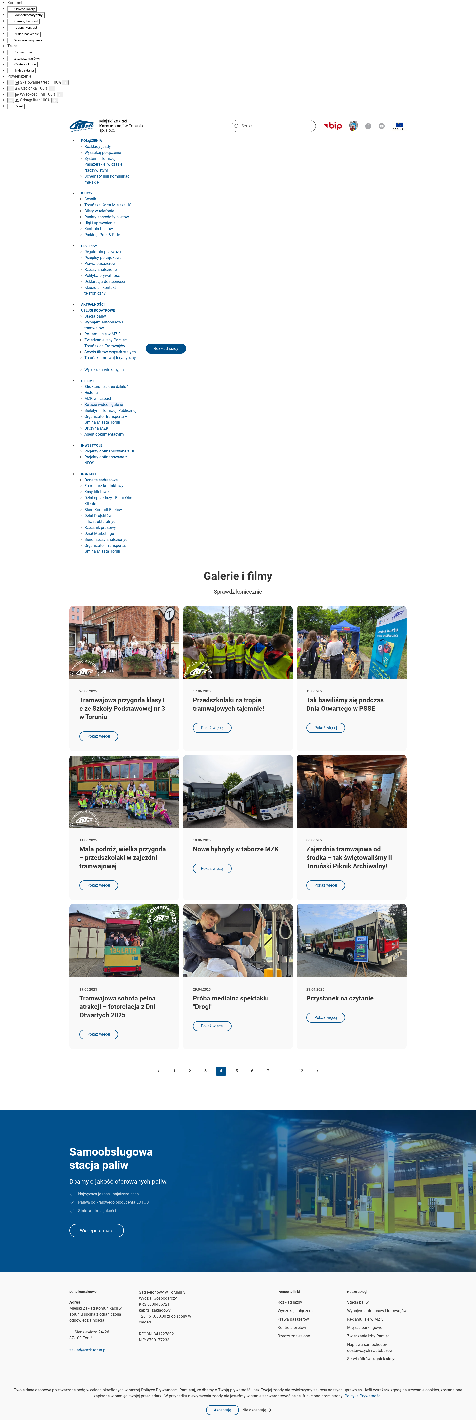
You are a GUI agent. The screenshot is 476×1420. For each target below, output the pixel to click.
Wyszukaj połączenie (296, 1310)
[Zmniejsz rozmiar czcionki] (10, 88)
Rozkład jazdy (166, 348)
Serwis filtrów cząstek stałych (373, 1358)
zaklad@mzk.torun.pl (87, 1350)
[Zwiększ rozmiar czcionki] (52, 88)
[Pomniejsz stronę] (10, 82)
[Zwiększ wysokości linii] (60, 94)
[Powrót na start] (106, 126)
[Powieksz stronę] (65, 82)
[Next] (317, 1071)
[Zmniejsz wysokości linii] (10, 94)
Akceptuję (222, 1410)
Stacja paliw (358, 1302)
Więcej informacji (97, 1230)
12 (301, 1071)
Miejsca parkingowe (364, 1327)
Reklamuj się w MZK (365, 1319)
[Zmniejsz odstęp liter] (10, 100)
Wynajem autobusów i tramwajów (377, 1310)
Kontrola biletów (292, 1327)
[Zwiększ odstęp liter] (54, 100)
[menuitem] (92, 141)
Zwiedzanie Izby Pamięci (368, 1336)
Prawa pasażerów (293, 1319)
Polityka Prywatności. (363, 1396)
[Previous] (158, 1071)
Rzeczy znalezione (294, 1336)
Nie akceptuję (254, 1410)
